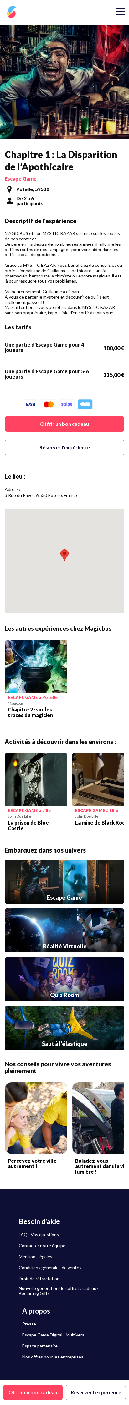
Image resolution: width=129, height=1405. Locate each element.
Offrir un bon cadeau (64, 424)
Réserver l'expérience (64, 447)
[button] (64, 555)
